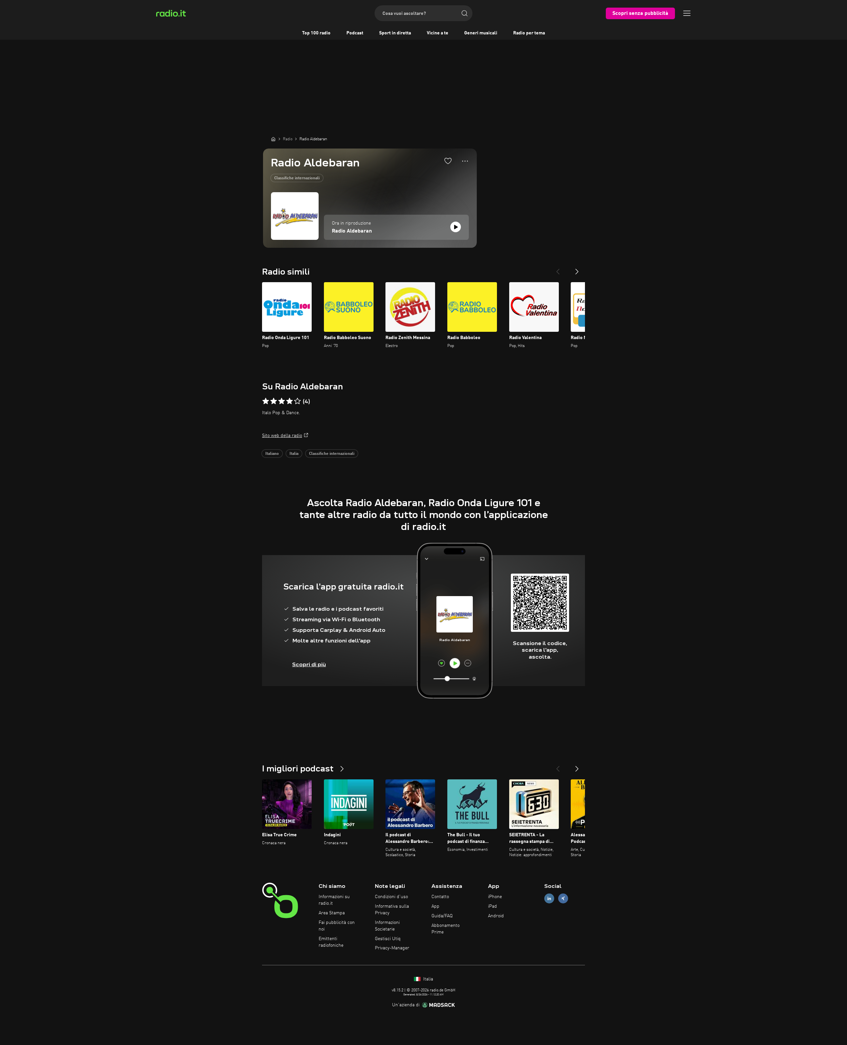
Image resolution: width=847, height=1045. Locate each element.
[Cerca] (464, 13)
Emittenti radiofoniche (331, 942)
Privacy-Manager (392, 948)
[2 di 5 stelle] (274, 401)
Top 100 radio (316, 33)
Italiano (272, 454)
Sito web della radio (282, 435)
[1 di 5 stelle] (266, 401)
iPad (492, 906)
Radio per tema (529, 33)
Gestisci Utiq (388, 938)
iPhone (495, 896)
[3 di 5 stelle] (282, 401)
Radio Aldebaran (352, 231)
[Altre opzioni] (465, 161)
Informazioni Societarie (387, 926)
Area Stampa (332, 913)
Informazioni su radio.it (334, 900)
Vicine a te (437, 33)
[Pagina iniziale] (273, 139)
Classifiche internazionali (297, 178)
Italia (294, 454)
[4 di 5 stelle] (289, 401)
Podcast (354, 33)
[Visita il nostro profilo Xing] (563, 898)
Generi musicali (480, 33)
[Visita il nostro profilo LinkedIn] (549, 898)
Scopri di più (309, 664)
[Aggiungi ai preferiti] (448, 160)
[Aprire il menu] (687, 13)
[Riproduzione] (455, 227)
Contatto (440, 896)
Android (496, 916)
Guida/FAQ (442, 916)
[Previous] (558, 269)
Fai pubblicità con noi (337, 926)
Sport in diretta (395, 33)
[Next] (577, 269)
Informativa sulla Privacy (392, 909)
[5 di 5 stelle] (297, 401)
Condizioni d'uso (391, 896)
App (435, 906)
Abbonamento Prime (445, 929)
